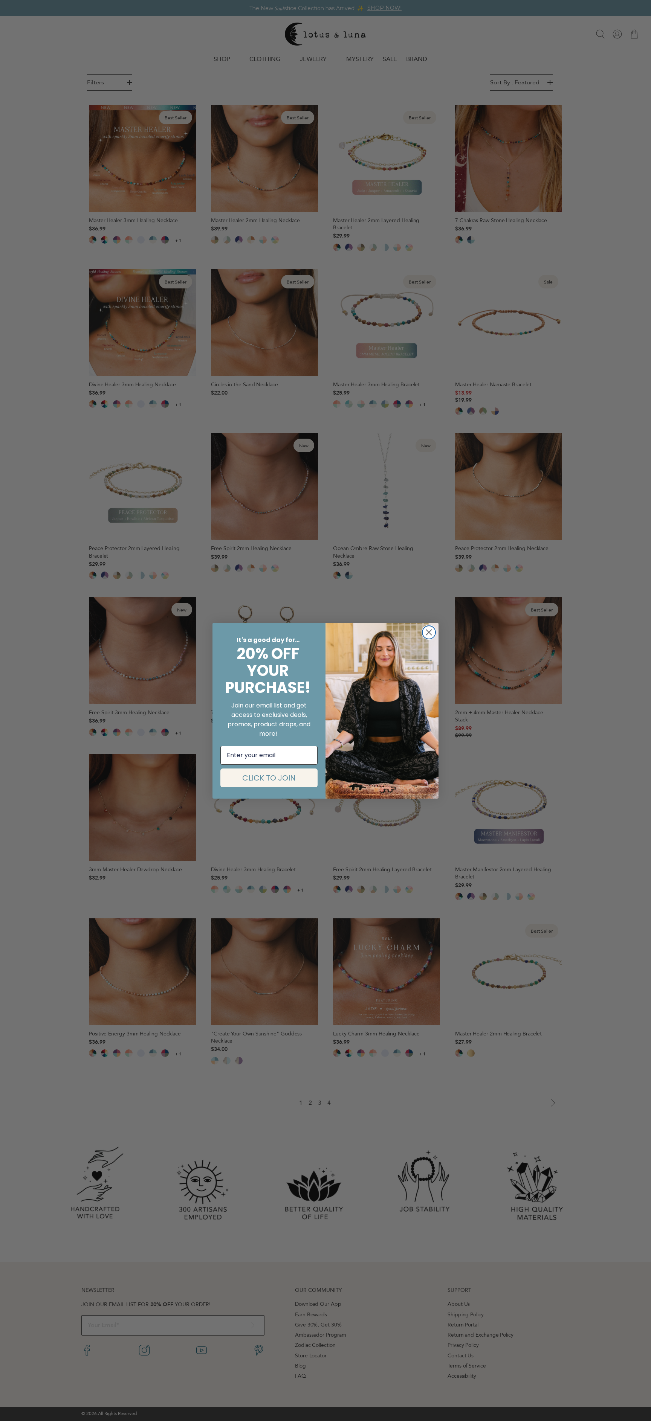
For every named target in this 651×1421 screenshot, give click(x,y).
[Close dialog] (429, 632)
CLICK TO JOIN (269, 778)
